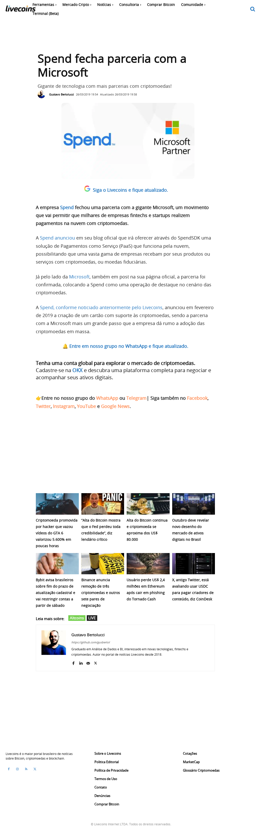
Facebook (197, 398)
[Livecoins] (20, 10)
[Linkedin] (81, 662)
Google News (115, 406)
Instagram (64, 406)
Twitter (43, 406)
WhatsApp (107, 398)
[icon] (253, 9)
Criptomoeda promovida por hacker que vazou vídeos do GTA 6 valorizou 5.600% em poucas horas (57, 533)
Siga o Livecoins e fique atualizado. (130, 190)
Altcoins (77, 617)
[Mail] (88, 662)
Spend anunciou (57, 238)
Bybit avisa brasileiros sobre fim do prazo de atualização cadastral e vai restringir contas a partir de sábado (55, 592)
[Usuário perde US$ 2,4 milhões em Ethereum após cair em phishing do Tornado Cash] (148, 564)
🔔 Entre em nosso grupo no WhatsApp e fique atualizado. (125, 346)
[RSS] (26, 769)
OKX (77, 370)
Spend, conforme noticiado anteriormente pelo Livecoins (101, 307)
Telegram (136, 398)
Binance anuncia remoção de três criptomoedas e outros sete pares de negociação (100, 592)
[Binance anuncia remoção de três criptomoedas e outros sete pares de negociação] (102, 564)
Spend (67, 207)
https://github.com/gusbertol (90, 642)
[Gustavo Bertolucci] (43, 94)
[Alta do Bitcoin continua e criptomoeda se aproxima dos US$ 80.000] (148, 504)
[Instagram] (17, 769)
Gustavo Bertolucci (61, 94)
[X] (95, 662)
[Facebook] (73, 662)
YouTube (86, 406)
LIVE (92, 617)
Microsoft (79, 277)
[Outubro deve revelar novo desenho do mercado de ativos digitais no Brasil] (193, 504)
